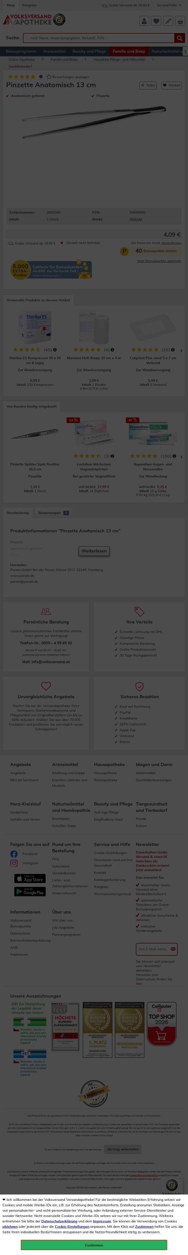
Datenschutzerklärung (59, 1221)
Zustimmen (144, 1227)
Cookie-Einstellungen (72, 1227)
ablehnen (10, 1227)
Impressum (102, 1221)
